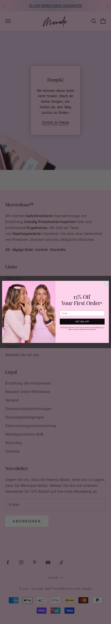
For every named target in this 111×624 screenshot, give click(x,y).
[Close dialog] (106, 283)
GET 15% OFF (82, 321)
